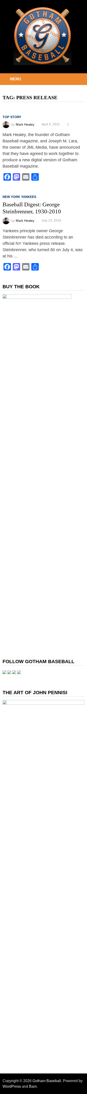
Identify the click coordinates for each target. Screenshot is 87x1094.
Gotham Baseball (46, 1081)
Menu (15, 79)
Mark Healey (25, 124)
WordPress (12, 1086)
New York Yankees (19, 197)
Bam (33, 1086)
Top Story (12, 117)
